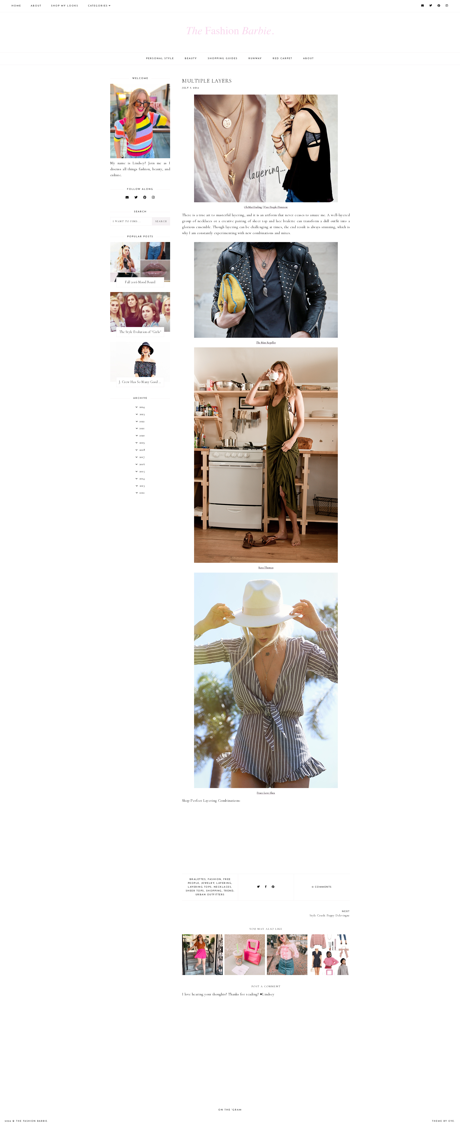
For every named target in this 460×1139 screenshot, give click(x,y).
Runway (255, 58)
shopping (214, 891)
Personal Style (160, 58)
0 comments (322, 887)
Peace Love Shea (266, 793)
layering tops (200, 887)
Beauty (191, 58)
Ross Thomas (266, 567)
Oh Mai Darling (253, 207)
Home (16, 6)
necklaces (222, 887)
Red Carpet (282, 58)
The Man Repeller (266, 342)
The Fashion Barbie (31, 1121)
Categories (98, 6)
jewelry (208, 883)
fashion (214, 879)
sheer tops (195, 891)
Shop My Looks (64, 6)
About (36, 6)
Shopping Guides (223, 58)
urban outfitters (210, 894)
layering (223, 883)
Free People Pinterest (276, 207)
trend (229, 891)
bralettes (198, 879)
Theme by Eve (443, 1121)
